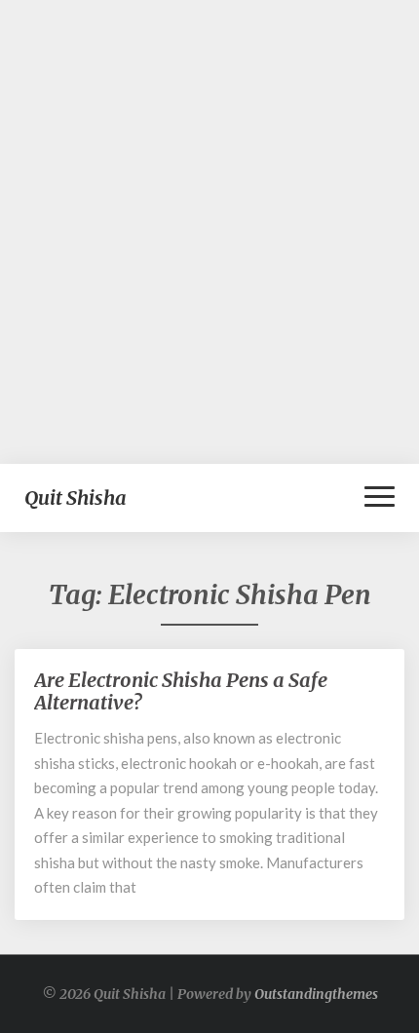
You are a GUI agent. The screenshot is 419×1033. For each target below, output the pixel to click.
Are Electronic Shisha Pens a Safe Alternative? (180, 691)
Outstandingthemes (316, 994)
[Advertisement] (209, 231)
